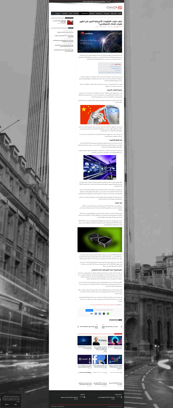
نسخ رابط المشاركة (89, 310)
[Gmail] (91, 314)
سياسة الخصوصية (61, 406)
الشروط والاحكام (54, 406)
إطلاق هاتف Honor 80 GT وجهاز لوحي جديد (106, 397)
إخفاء (112, 64)
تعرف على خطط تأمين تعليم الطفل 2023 (110, 326)
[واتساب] (108, 314)
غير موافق (6, 404)
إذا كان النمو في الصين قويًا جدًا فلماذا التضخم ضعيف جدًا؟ (103, 304)
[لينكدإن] (95, 314)
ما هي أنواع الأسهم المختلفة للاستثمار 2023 (89, 326)
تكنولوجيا (97, 26)
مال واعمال (64, 23)
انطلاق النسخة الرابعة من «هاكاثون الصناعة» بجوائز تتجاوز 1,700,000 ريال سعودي (115, 367)
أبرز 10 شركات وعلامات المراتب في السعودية (69, 397)
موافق (16, 404)
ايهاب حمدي (116, 26)
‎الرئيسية (121, 17)
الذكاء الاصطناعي (116, 17)
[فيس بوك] (100, 314)
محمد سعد (113, 398)
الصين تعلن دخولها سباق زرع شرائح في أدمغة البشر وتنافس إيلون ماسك (92, 1)
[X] (104, 314)
